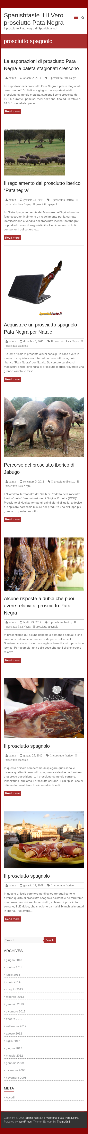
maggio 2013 (14, 989)
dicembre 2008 (15, 1070)
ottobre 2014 (14, 967)
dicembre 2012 (15, 1011)
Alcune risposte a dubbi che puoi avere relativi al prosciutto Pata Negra (39, 606)
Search (50, 940)
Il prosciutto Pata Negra (62, 77)
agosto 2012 (14, 1033)
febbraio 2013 (15, 996)
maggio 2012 (14, 1055)
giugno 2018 (14, 960)
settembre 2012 (16, 1026)
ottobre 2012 (14, 1018)
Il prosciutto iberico (62, 199)
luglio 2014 (13, 974)
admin (12, 77)
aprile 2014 (13, 982)
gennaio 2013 (15, 1004)
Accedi (10, 1097)
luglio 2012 (13, 1040)
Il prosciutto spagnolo (45, 204)
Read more (12, 111)
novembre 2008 (16, 1077)
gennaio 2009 (15, 1063)
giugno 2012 (14, 1048)
